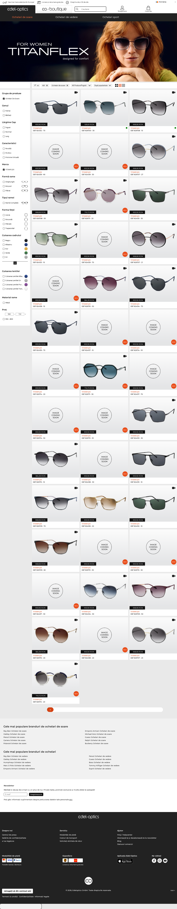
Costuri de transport (68, 838)
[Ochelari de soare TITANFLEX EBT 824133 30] (153, 414)
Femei (7, 111)
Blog (119, 841)
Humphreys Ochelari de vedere (17, 762)
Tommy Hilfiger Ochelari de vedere (104, 765)
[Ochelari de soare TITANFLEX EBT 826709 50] (153, 590)
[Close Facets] (15, 85)
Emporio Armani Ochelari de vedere (19, 769)
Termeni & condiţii (10, 896)
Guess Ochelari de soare (95, 737)
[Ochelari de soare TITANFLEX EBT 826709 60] (55, 546)
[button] (17, 9)
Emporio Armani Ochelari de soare (100, 731)
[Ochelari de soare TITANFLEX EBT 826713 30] (153, 546)
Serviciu (63, 830)
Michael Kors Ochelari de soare (98, 734)
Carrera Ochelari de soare (14, 740)
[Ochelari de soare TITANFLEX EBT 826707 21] (153, 238)
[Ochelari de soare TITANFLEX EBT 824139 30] (104, 150)
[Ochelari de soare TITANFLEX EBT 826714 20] (55, 370)
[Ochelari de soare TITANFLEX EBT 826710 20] (55, 634)
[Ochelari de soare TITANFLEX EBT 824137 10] (104, 326)
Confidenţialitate (26, 896)
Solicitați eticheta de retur (71, 841)
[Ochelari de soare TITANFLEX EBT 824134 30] (104, 590)
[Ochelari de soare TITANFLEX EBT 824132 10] (153, 502)
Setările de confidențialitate (14, 838)
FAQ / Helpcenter (124, 835)
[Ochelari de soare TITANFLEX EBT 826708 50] (55, 194)
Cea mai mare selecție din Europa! (21, 2)
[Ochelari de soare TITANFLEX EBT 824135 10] (153, 458)
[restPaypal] (17, 860)
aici (70, 800)
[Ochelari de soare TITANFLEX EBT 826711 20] (104, 194)
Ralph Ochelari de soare (95, 740)
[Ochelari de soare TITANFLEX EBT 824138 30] (104, 458)
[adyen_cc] (4, 860)
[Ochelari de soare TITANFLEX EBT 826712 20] (55, 678)
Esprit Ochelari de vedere (100, 769)
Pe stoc (8, 153)
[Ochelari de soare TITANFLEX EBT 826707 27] (153, 150)
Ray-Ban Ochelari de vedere (15, 756)
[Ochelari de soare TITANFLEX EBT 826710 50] (104, 282)
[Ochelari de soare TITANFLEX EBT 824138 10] (55, 282)
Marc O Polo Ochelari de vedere (17, 765)
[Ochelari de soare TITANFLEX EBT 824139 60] (55, 150)
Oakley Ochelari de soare (14, 734)
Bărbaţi (8, 115)
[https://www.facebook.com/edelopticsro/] (154, 861)
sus (172, 890)
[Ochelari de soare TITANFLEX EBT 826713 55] (104, 414)
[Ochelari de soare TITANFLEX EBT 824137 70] (153, 370)
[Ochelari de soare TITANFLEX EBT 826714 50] (55, 414)
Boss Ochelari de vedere (99, 762)
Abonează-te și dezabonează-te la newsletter (136, 838)
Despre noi (7, 830)
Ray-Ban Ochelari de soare (14, 731)
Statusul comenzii (125, 844)
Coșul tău (148, 11)
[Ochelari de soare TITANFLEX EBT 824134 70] (153, 282)
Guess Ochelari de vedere (100, 759)
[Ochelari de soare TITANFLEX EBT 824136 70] (55, 326)
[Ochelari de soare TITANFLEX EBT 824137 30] (55, 590)
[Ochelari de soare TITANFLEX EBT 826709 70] (55, 502)
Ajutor (120, 830)
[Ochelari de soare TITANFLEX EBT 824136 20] (104, 502)
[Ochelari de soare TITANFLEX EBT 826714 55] (153, 326)
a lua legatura (8, 841)
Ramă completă (11, 203)
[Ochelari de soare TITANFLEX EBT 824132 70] (55, 106)
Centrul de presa (9, 835)
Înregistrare (122, 11)
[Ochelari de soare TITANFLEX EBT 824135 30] (153, 194)
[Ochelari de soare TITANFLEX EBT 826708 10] (153, 106)
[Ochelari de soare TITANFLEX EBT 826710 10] (55, 458)
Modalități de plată (68, 835)
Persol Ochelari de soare (13, 737)
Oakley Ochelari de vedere (14, 759)
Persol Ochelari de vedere (100, 756)
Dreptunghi (10, 182)
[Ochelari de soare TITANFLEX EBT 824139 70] (104, 238)
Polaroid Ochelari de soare (14, 743)
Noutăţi (8, 148)
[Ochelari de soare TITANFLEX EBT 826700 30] (104, 106)
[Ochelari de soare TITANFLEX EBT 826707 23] (153, 634)
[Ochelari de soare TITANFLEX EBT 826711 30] (104, 370)
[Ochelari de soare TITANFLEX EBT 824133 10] (55, 238)
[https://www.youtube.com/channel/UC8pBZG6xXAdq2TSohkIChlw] (165, 861)
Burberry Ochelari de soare (96, 743)
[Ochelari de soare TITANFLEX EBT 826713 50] (104, 546)
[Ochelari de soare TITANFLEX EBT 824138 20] (104, 634)
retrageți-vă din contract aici (17, 891)
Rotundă (8, 219)
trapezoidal (9, 228)
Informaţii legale (42, 896)
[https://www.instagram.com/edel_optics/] (159, 861)
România (162, 2)
